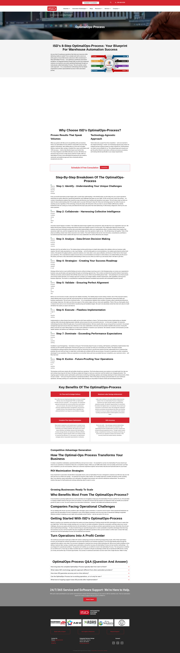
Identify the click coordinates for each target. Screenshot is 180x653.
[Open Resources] (101, 9)
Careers (53, 641)
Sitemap (105, 650)
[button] (110, 2)
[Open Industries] (69, 9)
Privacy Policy (94, 650)
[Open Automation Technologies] (87, 9)
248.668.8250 (59, 640)
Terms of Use (100, 650)
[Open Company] (119, 9)
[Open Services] (110, 9)
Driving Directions (84, 643)
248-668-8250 (121, 2)
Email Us (53, 643)
